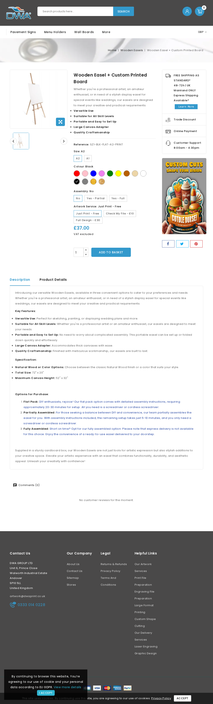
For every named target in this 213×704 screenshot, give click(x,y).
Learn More (186, 106)
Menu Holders (55, 32)
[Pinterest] (196, 243)
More (106, 32)
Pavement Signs (23, 32)
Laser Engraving (146, 646)
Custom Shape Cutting (145, 622)
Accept (182, 698)
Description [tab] (20, 279)
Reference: (81, 144)
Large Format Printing (144, 608)
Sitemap (73, 578)
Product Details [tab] (53, 279)
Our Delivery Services (143, 636)
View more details (67, 687)
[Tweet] (182, 243)
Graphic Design (146, 653)
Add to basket (111, 252)
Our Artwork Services (143, 567)
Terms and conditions (108, 581)
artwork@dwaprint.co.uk (27, 596)
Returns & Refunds (114, 564)
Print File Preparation (143, 581)
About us (73, 564)
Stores (71, 585)
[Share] (168, 243)
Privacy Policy (110, 571)
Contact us (20, 553)
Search (124, 11)
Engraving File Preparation (145, 595)
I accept (46, 693)
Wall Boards (84, 32)
